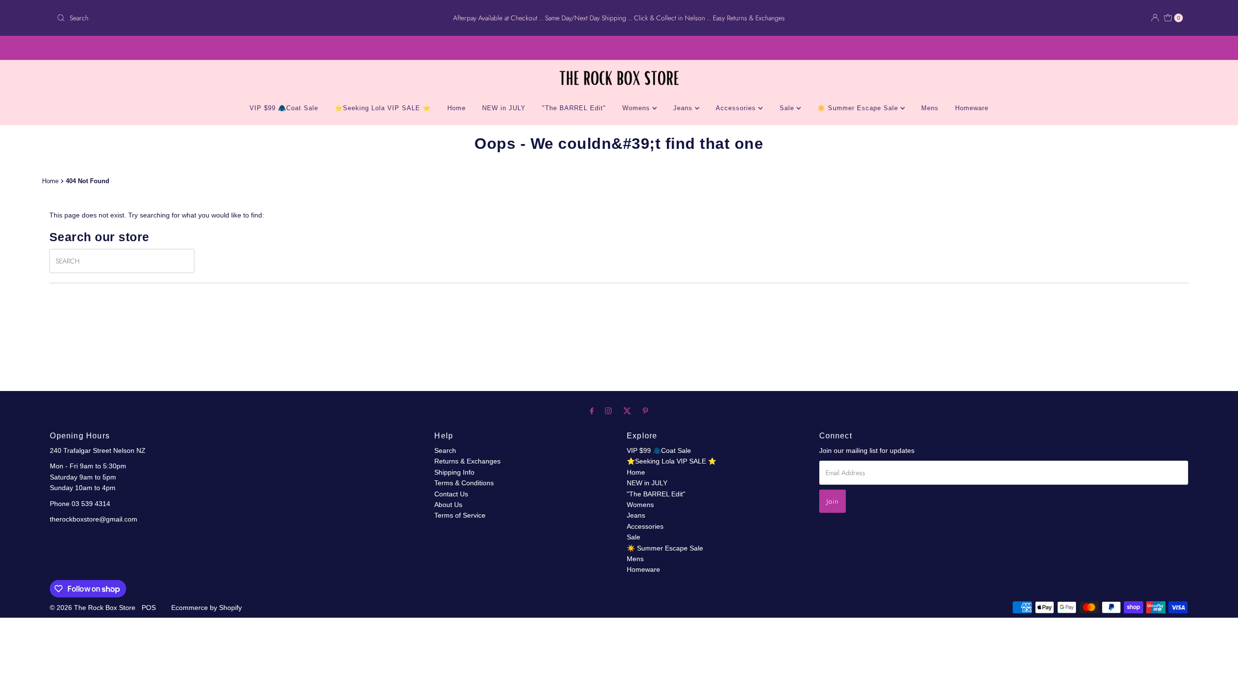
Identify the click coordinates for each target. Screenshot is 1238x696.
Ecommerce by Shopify (206, 607)
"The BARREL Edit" (574, 108)
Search (445, 450)
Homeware (971, 108)
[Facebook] (592, 411)
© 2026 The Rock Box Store (93, 607)
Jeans (684, 108)
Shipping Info (454, 472)
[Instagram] (608, 411)
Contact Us (451, 494)
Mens (930, 108)
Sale (788, 108)
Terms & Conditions (464, 483)
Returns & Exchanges (467, 461)
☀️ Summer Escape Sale (858, 108)
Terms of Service (460, 515)
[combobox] (239, 18)
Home (456, 108)
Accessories (737, 108)
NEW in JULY (504, 108)
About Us (448, 504)
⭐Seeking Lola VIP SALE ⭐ (383, 108)
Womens (637, 108)
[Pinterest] (645, 411)
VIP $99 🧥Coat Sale (284, 108)
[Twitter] (627, 411)
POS (149, 607)
